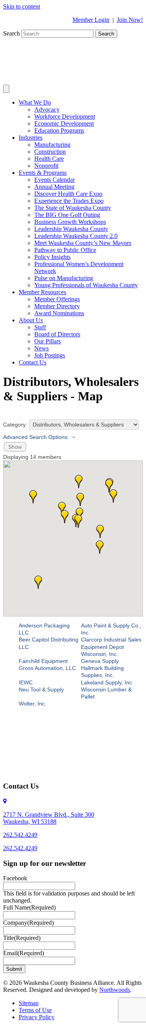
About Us (31, 320)
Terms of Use (35, 1010)
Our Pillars (47, 341)
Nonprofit (46, 165)
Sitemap (29, 1003)
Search (12, 33)
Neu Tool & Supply (41, 689)
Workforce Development (64, 116)
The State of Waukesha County (72, 207)
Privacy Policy (37, 1017)
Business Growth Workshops (70, 222)
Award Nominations (59, 313)
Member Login (90, 19)
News (41, 348)
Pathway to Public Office (65, 250)
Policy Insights (52, 257)
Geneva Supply (100, 661)
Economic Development (64, 123)
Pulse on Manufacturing (63, 278)
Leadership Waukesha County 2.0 (76, 236)
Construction (50, 151)
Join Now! (130, 19)
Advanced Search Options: (36, 437)
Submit (14, 969)
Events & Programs (43, 172)
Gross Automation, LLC (47, 668)
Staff (40, 327)
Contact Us (32, 362)
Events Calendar (54, 179)
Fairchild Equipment (43, 661)
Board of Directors (57, 334)
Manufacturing (52, 144)
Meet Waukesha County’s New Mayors (82, 243)
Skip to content (21, 6)
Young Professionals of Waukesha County (86, 285)
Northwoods (114, 989)
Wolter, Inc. (32, 703)
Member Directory (57, 306)
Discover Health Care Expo (68, 193)
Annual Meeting (54, 186)
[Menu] (6, 89)
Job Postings (49, 355)
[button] (100, 531)
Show (15, 447)
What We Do (35, 102)
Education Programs (59, 130)
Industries (30, 137)
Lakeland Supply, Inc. (107, 682)
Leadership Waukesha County (71, 229)
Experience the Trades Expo (69, 200)
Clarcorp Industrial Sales (111, 639)
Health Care (49, 158)
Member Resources (42, 292)
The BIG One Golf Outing (67, 214)
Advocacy (47, 109)
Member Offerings (57, 299)
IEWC (26, 682)
